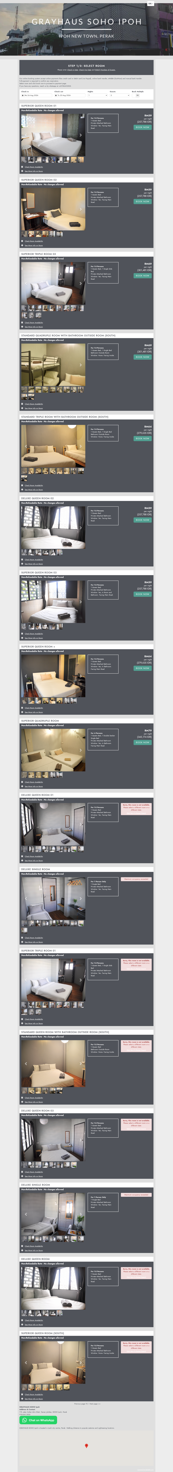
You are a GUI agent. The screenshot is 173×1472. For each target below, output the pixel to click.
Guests (113, 91)
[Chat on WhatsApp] (38, 1420)
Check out (58, 91)
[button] (26, 135)
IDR (150, 3)
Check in (25, 91)
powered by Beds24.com (145, 1470)
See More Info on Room (34, 171)
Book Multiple (138, 91)
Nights (90, 91)
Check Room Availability (34, 167)
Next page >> (95, 1404)
